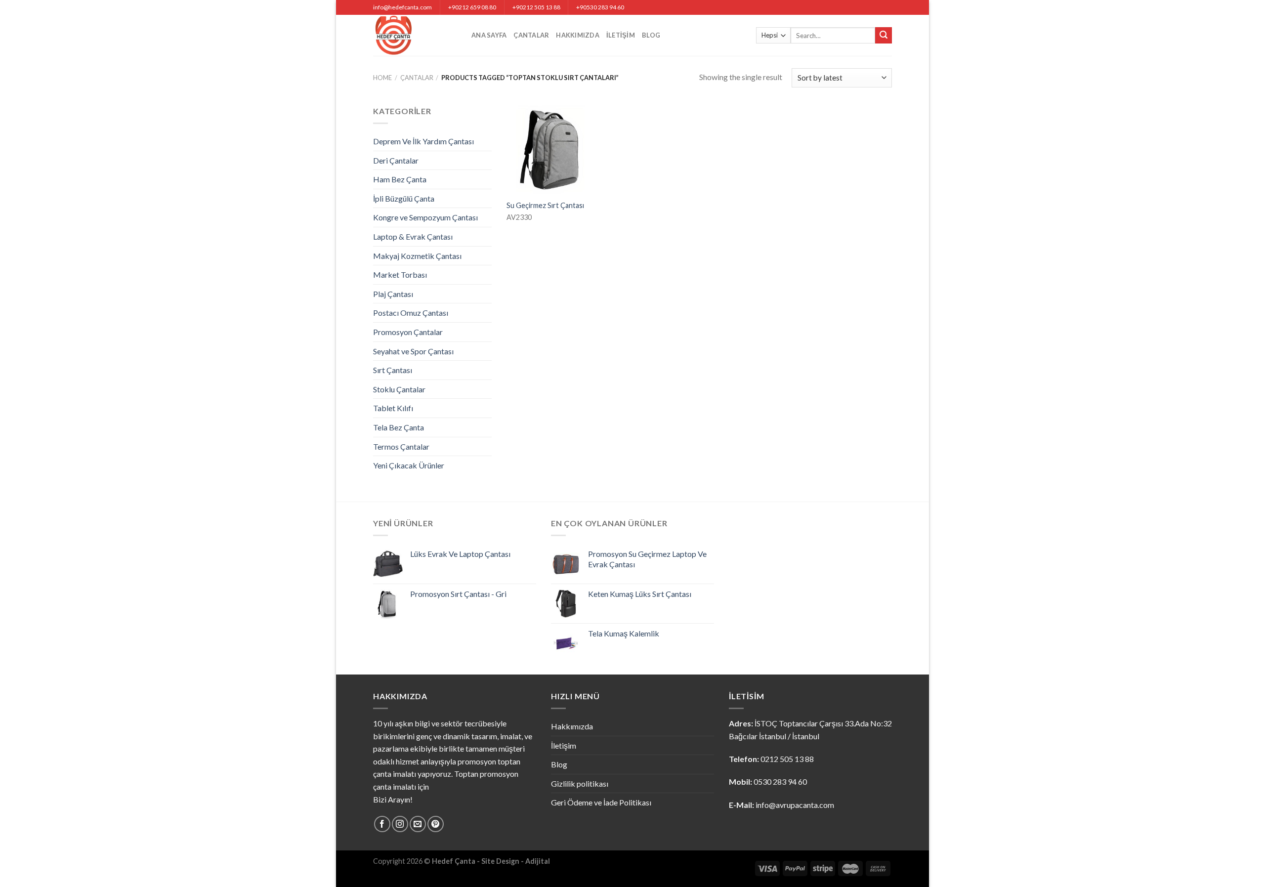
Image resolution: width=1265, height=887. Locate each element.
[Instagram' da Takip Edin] (400, 824)
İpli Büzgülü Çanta (403, 198)
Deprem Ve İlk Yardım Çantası (423, 141)
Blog (651, 35)
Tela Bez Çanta (398, 427)
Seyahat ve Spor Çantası (413, 351)
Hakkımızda (577, 35)
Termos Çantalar (401, 446)
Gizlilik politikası (579, 783)
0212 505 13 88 (787, 758)
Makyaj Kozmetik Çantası (417, 255)
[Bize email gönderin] (418, 824)
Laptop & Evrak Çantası (413, 236)
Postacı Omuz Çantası (410, 312)
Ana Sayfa (488, 35)
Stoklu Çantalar (399, 389)
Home (382, 78)
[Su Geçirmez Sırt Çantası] (550, 149)
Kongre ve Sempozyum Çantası (425, 217)
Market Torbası (400, 274)
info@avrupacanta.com (795, 804)
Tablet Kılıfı (393, 408)
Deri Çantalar (396, 160)
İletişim (620, 35)
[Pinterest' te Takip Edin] (435, 824)
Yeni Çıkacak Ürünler (408, 465)
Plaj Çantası (393, 293)
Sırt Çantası (392, 370)
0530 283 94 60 (780, 781)
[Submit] (883, 35)
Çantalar (531, 35)
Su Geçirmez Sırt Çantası (545, 205)
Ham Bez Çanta (399, 179)
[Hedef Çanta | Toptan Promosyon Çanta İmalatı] (415, 35)
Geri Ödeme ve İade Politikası (601, 802)
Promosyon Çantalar (408, 332)
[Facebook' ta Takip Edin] (382, 824)
